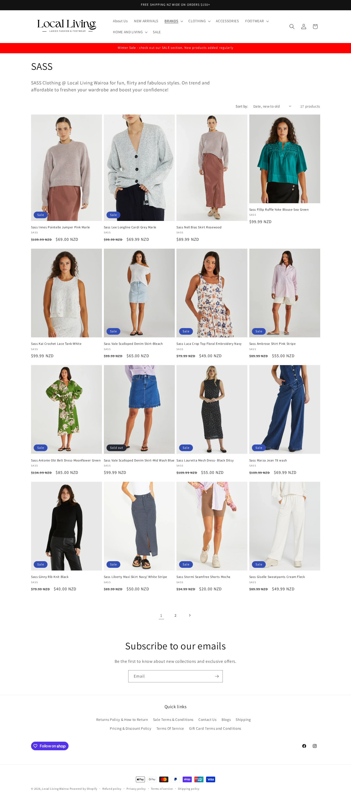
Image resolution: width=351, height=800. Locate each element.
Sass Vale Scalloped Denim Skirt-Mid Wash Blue (139, 460)
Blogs (226, 719)
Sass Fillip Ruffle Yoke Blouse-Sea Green (279, 210)
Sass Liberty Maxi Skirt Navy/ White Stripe (135, 577)
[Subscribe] (217, 676)
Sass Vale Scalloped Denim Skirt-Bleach (133, 344)
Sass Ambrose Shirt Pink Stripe (272, 344)
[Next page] (189, 615)
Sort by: (242, 106)
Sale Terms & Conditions (173, 719)
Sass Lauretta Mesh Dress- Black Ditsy (205, 460)
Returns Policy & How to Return (122, 719)
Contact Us (207, 719)
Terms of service (162, 788)
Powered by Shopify (83, 788)
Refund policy (112, 788)
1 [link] (161, 615)
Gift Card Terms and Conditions (215, 728)
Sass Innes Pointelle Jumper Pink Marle (60, 227)
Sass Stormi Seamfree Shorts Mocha (203, 577)
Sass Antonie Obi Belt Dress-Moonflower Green (66, 460)
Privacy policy (136, 788)
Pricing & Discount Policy (130, 728)
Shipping (243, 719)
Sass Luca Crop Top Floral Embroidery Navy (209, 344)
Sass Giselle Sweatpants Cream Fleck (277, 577)
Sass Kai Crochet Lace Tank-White (56, 344)
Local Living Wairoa (55, 788)
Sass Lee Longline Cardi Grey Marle (130, 227)
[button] (173, 21)
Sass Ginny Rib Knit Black (50, 577)
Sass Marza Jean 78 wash (268, 460)
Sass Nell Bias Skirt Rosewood (199, 227)
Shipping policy (189, 788)
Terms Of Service (170, 728)
